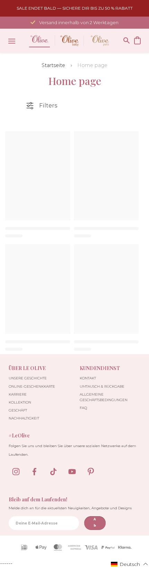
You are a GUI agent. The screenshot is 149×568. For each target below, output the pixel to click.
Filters (48, 105)
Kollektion (20, 402)
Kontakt (88, 378)
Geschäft (18, 410)
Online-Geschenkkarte (32, 386)
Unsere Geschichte (28, 378)
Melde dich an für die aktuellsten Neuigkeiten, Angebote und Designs (70, 508)
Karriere (18, 394)
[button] (129, 564)
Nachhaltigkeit (24, 418)
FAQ (83, 408)
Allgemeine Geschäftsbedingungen (104, 397)
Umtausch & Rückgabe (102, 386)
